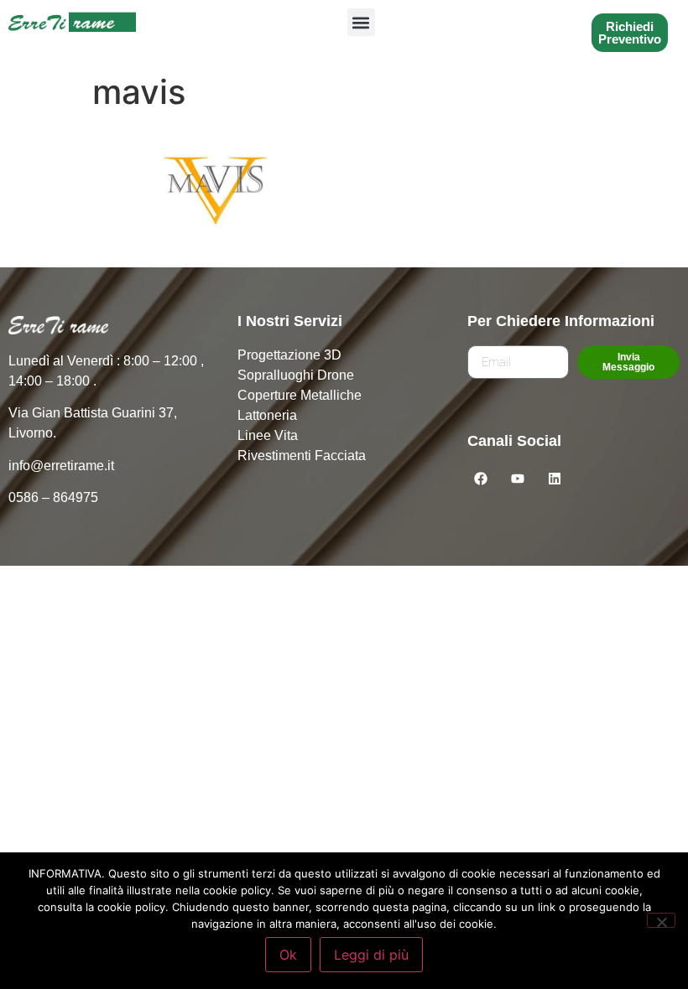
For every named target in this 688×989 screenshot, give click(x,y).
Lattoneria (267, 415)
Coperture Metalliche (299, 395)
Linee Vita (267, 435)
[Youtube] (517, 478)
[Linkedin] (554, 478)
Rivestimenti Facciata (301, 455)
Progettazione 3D (289, 355)
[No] (661, 920)
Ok (288, 954)
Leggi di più (371, 954)
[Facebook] (480, 478)
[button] (361, 22)
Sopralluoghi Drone (295, 375)
